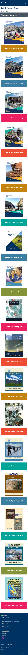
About (6, 11)
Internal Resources (5, 631)
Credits (7, 617)
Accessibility (3, 646)
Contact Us (4, 628)
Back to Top (24, 653)
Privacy (2, 649)
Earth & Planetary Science (10, 8)
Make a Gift (4, 633)
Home (2, 11)
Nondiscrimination (5, 647)
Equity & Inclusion (5, 635)
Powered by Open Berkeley (6, 644)
